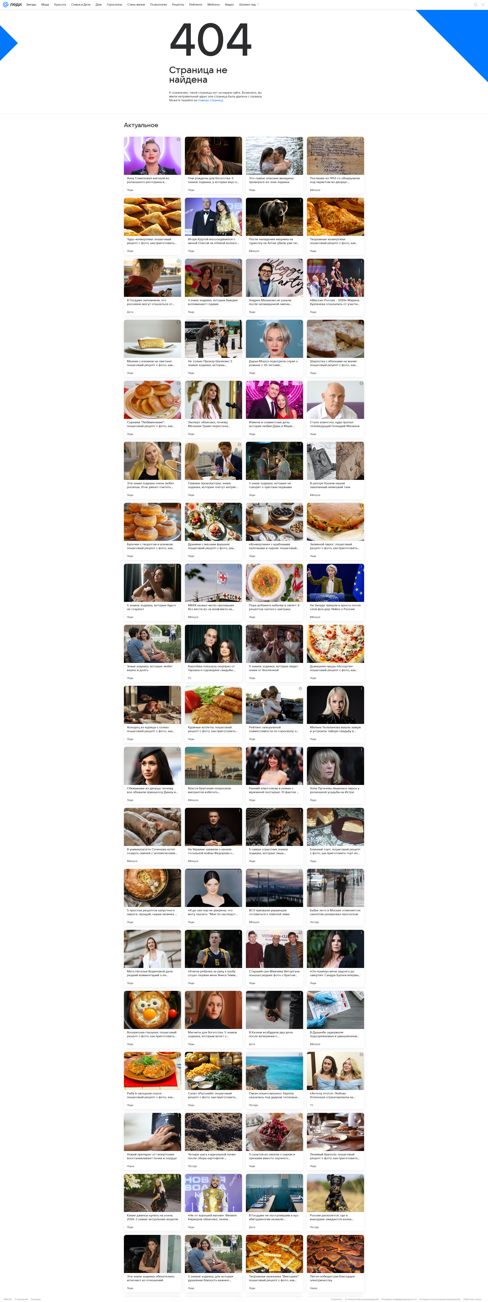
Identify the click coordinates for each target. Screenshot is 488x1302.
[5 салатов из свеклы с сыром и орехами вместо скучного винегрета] (274, 1141)
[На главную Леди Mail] (15, 4)
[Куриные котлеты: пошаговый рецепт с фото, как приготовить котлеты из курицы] (213, 714)
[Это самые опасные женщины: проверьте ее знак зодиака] (274, 165)
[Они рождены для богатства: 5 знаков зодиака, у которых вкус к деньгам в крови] (213, 165)
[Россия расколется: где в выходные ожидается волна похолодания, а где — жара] (335, 1202)
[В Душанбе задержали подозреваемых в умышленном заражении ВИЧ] (335, 1019)
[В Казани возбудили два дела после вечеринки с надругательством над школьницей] (274, 1019)
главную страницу (210, 100)
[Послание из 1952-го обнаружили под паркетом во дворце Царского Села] (335, 165)
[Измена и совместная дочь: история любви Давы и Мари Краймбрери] (274, 409)
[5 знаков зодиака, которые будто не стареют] (152, 592)
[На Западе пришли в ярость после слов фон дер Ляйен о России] (335, 592)
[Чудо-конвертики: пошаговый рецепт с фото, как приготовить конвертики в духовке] (152, 226)
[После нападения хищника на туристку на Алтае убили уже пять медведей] (274, 226)
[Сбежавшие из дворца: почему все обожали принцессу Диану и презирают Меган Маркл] (152, 775)
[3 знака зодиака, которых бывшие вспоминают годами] (213, 287)
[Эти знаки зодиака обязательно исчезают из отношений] (152, 1263)
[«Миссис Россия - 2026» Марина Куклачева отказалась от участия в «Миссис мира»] (335, 287)
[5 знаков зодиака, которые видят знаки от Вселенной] (274, 653)
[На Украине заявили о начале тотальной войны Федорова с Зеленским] (213, 836)
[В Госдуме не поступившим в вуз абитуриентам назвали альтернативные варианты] (274, 1202)
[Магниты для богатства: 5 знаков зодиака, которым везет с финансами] (213, 1019)
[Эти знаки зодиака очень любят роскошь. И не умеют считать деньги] (152, 470)
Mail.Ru (8, 1299)
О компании (21, 1299)
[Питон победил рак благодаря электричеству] (335, 1263)
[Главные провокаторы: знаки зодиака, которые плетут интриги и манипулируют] (213, 470)
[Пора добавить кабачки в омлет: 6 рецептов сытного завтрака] (274, 592)
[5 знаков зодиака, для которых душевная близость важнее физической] (213, 1263)
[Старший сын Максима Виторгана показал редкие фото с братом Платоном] (274, 958)
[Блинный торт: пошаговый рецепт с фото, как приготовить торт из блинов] (335, 836)
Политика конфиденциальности (399, 1299)
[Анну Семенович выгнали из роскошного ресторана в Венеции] (152, 165)
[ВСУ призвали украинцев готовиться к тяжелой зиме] (274, 897)
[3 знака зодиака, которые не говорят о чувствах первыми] (274, 470)
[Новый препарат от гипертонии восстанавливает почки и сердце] (152, 1141)
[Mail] (5, 4)
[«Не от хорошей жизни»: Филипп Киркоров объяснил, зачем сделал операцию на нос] (213, 1202)
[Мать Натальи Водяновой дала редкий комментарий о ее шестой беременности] (152, 958)
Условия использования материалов (440, 1299)
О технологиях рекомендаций (361, 1299)
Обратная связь (472, 1299)
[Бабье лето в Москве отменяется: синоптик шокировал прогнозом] (335, 897)
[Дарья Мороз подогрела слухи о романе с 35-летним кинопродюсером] (274, 348)
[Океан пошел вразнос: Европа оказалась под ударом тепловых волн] (274, 1080)
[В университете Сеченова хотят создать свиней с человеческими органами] (152, 836)
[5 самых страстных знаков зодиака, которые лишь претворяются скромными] (274, 836)
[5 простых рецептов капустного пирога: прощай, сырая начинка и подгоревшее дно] (152, 897)
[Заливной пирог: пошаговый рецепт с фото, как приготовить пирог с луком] (335, 531)
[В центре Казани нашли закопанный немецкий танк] (335, 470)
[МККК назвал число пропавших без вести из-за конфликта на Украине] (213, 592)
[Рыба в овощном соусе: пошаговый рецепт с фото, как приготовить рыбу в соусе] (152, 1080)
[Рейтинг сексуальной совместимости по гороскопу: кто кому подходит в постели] (274, 714)
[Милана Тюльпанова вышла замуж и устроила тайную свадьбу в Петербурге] (335, 714)
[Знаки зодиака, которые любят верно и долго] (152, 653)
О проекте (336, 1299)
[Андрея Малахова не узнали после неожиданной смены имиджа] (274, 287)
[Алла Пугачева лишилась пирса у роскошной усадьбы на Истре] (335, 775)
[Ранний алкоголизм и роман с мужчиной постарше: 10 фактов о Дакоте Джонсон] (274, 775)
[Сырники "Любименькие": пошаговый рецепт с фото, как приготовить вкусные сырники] (152, 409)
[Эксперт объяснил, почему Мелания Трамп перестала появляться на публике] (213, 409)
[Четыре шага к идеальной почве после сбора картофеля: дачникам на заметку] (213, 1141)
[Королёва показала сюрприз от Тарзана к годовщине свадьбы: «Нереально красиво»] (213, 653)
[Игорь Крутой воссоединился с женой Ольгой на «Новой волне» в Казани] (213, 226)
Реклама (36, 1299)
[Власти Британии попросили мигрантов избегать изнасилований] (213, 775)
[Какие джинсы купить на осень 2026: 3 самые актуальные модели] (152, 1202)
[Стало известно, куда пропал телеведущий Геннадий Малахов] (335, 409)
